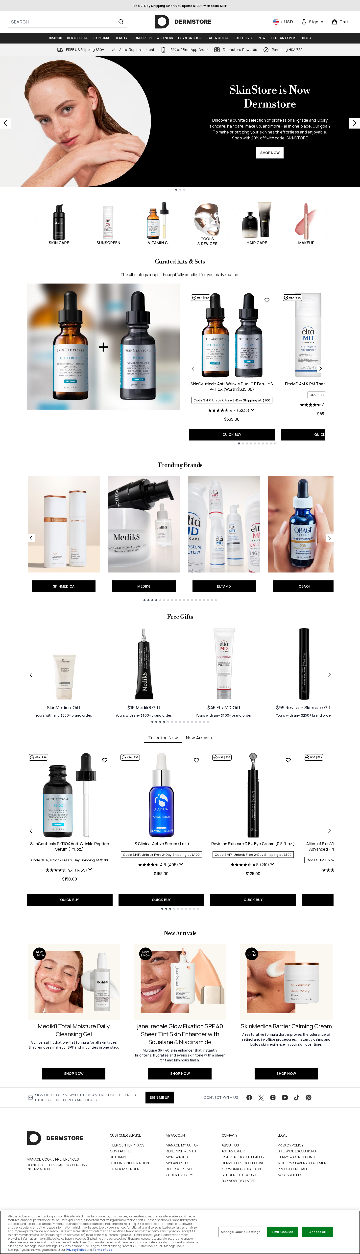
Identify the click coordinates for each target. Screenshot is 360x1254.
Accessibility (290, 1174)
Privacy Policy (291, 1145)
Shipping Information (129, 1163)
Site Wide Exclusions (297, 1151)
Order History (179, 1174)
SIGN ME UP (160, 1097)
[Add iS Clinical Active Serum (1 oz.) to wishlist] (196, 760)
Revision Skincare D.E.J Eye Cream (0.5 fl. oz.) (253, 843)
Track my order (125, 1168)
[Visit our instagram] (273, 1097)
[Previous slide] (5, 123)
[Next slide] (354, 123)
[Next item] (330, 831)
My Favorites (177, 1163)
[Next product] (321, 369)
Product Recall (293, 1168)
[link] (312, 22)
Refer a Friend (179, 1168)
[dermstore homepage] (183, 22)
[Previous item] (31, 831)
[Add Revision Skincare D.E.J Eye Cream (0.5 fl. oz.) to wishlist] (288, 760)
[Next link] (330, 538)
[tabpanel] (180, 831)
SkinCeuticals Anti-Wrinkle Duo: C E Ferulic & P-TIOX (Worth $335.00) (232, 386)
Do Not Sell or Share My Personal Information (58, 1167)
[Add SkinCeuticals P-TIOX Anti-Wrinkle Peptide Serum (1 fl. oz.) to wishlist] (105, 760)
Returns (118, 1157)
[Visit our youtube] (285, 1097)
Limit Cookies (282, 1232)
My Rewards (177, 1157)
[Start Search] (121, 21)
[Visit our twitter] (261, 1097)
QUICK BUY (231, 434)
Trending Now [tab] (163, 738)
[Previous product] (193, 369)
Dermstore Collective (243, 1163)
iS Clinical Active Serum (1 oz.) (161, 843)
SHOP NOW (270, 152)
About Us (230, 1145)
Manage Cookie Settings (241, 1232)
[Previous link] (31, 538)
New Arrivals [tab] (199, 738)
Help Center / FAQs (127, 1145)
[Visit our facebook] (249, 1097)
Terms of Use (102, 1250)
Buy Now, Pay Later (239, 1180)
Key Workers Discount (243, 1168)
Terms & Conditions (296, 1157)
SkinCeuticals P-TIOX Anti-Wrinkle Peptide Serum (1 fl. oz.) (69, 846)
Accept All (317, 1232)
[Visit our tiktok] (297, 1097)
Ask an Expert (234, 1151)
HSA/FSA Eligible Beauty (243, 1157)
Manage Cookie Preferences (53, 1159)
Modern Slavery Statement (303, 1163)
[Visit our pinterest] (308, 1097)
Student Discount (239, 1174)
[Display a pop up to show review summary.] (253, 411)
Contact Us (121, 1151)
